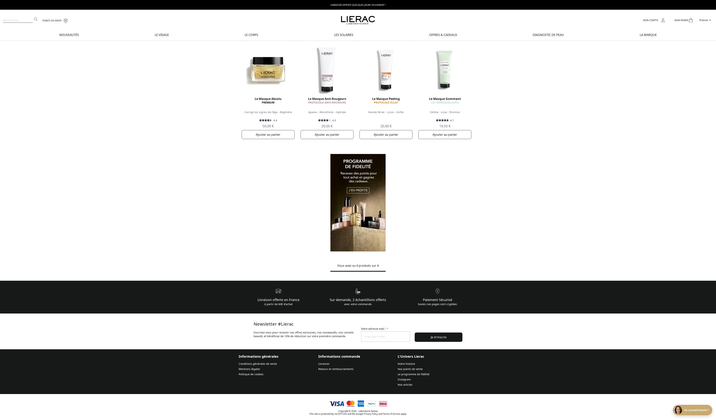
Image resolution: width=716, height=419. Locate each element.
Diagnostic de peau (548, 35)
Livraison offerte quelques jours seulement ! (358, 5)
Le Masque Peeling (386, 99)
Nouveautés (69, 35)
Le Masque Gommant (445, 99)
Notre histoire (406, 364)
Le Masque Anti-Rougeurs (327, 99)
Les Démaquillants (445, 102)
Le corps (251, 35)
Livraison (323, 364)
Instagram (404, 379)
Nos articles (405, 384)
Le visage (162, 35)
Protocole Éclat (386, 102)
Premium (268, 102)
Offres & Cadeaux (443, 35)
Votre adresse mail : (374, 328)
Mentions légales (249, 369)
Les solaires (343, 35)
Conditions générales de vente (258, 364)
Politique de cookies (251, 374)
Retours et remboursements (336, 369)
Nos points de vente (410, 369)
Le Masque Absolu (268, 99)
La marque (648, 35)
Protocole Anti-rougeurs (327, 102)
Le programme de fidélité (413, 374)
